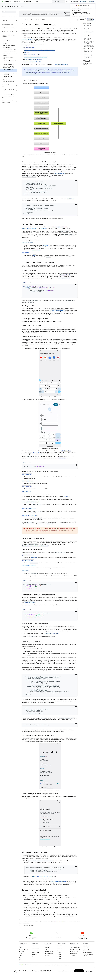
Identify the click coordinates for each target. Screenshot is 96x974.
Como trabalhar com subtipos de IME (33, 59)
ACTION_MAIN (70, 198)
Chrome (41, 965)
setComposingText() (30, 602)
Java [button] (30, 282)
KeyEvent (43, 228)
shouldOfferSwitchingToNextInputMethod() (40, 876)
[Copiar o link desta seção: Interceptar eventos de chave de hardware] (49, 623)
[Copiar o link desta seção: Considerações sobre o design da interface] (49, 319)
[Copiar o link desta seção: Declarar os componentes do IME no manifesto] (58, 162)
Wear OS (46, 949)
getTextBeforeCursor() (28, 555)
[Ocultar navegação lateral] (15, 971)
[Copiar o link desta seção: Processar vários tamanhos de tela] (42, 325)
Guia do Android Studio (75, 947)
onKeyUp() (55, 633)
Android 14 (60, 952)
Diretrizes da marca (34, 970)
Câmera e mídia (35, 952)
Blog (20, 957)
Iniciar (90, 19)
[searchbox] (9, 12)
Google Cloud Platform (57, 965)
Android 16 (60, 948)
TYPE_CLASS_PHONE (26, 486)
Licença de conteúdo (58, 921)
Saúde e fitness (35, 950)
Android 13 (60, 954)
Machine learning (35, 948)
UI (17, 6)
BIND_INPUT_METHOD (60, 173)
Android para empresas (24, 949)
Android (21, 947)
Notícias (20, 955)
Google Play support (87, 952)
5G (32, 956)
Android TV (47, 955)
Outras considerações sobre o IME (32, 61)
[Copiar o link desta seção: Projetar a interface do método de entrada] (55, 262)
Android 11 (60, 958)
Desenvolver (27, 1)
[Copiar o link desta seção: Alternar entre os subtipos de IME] (48, 852)
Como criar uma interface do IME (32, 54)
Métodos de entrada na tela (61, 64)
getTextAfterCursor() (27, 560)
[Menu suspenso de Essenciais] (20, 1)
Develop (4, 6)
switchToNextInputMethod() (58, 881)
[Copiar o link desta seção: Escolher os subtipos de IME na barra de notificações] (55, 735)
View (34, 255)
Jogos (33, 946)
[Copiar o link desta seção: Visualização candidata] (37, 306)
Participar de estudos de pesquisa (88, 955)
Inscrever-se (79, 971)
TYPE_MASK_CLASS (61, 458)
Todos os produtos (68, 965)
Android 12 (60, 956)
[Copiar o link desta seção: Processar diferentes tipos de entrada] (44, 336)
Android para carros (49, 953)
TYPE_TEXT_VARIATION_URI (28, 508)
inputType (39, 454)
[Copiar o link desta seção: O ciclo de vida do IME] (39, 80)
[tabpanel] (50, 291)
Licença (27, 970)
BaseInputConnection (27, 242)
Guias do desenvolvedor (75, 949)
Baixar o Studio (73, 953)
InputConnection (36, 250)
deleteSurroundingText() (28, 565)
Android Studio (83, 1)
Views (22, 6)
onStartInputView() (66, 450)
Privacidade (34, 954)
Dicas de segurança (46, 531)
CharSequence (33, 557)
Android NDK (73, 955)
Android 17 (60, 946)
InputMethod (46, 245)
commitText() (25, 570)
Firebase (47, 965)
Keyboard (48, 256)
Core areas (11, 6)
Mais (36, 1)
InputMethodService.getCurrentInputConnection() (35, 545)
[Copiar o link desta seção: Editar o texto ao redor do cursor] (43, 550)
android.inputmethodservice (59, 227)
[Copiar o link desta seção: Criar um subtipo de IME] (41, 642)
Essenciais (16, 1)
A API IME (26, 52)
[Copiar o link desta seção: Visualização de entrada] (37, 270)
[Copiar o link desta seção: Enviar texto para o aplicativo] (45, 538)
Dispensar (81, 19)
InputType (66, 496)
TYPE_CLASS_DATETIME (27, 481)
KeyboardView (25, 252)
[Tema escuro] (75, 180)
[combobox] (58, 1)
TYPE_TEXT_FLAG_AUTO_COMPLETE (30, 515)
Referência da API (74, 951)
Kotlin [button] (24, 282)
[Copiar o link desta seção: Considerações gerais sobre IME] (47, 890)
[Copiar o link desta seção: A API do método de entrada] (44, 224)
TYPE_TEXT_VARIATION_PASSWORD (30, 502)
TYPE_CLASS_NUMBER (27, 474)
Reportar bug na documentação (86, 950)
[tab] (25, 282)
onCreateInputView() (64, 274)
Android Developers (25, 19)
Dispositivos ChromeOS (49, 951)
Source (20, 953)
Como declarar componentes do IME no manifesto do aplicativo (39, 50)
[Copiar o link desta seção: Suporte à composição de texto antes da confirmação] (56, 595)
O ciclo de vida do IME (29, 47)
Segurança (21, 951)
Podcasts (21, 959)
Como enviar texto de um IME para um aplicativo (35, 57)
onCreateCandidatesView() (58, 310)
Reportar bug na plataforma (86, 946)
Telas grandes (47, 947)
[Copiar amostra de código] (77, 180)
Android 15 (60, 950)
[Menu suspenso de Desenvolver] (31, 1)
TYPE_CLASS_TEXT (26, 491)
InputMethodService (27, 39)
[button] (7, 17)
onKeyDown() (48, 633)
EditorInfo (36, 452)
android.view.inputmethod (29, 228)
